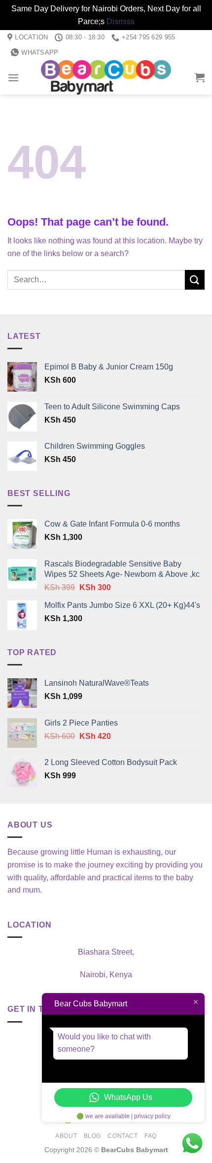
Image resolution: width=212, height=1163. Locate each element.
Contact (122, 1135)
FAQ (150, 1135)
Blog (92, 1135)
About (66, 1135)
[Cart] (200, 77)
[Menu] (13, 78)
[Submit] (195, 279)
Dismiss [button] (120, 21)
